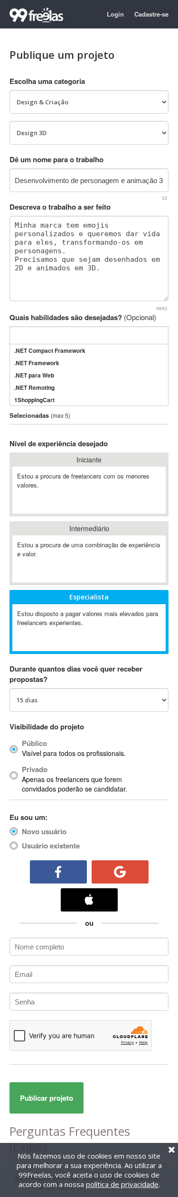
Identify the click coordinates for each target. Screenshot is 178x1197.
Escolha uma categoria (47, 81)
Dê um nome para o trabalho (56, 159)
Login (115, 13)
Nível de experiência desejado (58, 443)
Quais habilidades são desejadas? (82, 317)
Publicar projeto (46, 1098)
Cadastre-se (151, 13)
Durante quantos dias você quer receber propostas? (75, 673)
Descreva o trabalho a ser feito (60, 207)
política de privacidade (122, 1184)
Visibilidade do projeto (46, 726)
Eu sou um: (28, 817)
